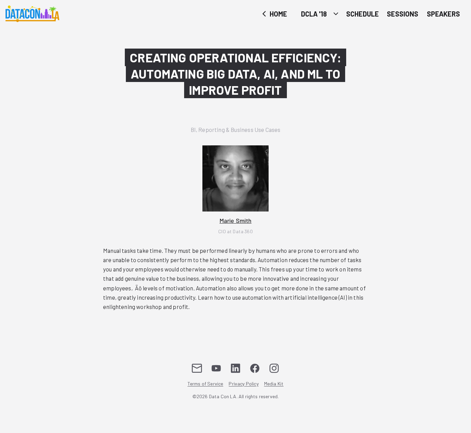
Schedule (362, 14)
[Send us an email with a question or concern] (197, 368)
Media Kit (274, 384)
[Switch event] (336, 13)
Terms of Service (205, 384)
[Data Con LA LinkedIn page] (235, 368)
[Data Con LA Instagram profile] (274, 368)
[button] (235, 190)
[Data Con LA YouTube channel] (216, 368)
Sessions (402, 14)
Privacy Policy (243, 384)
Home (277, 14)
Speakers (443, 14)
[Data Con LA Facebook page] (255, 368)
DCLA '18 (314, 14)
